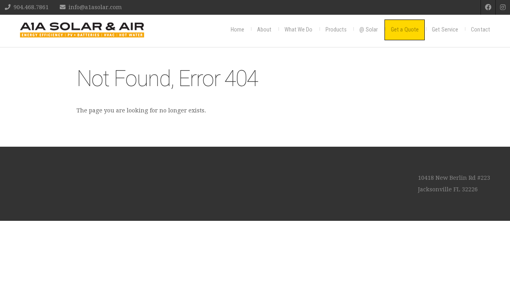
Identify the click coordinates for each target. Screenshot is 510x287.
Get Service (445, 29)
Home (237, 29)
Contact (480, 29)
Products (336, 29)
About (264, 29)
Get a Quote (405, 29)
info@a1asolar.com (95, 7)
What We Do (298, 29)
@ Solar (368, 29)
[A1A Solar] (82, 29)
